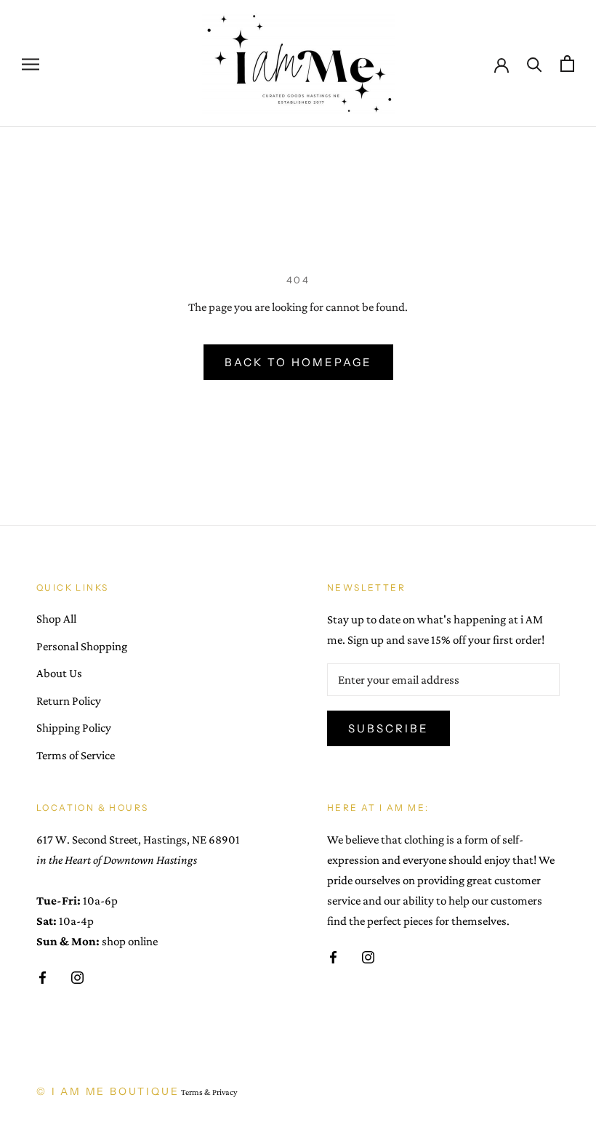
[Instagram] (77, 976)
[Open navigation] (30, 63)
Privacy (224, 1092)
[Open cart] (567, 63)
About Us (59, 673)
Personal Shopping (81, 646)
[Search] (534, 63)
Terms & (195, 1092)
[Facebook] (42, 976)
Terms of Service (75, 755)
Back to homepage (298, 362)
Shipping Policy (73, 728)
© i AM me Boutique (107, 1091)
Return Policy (68, 701)
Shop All (56, 619)
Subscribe (388, 728)
